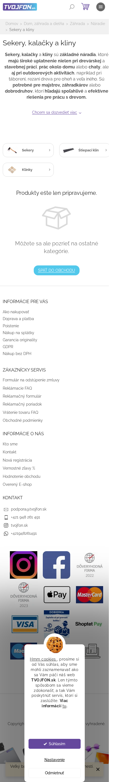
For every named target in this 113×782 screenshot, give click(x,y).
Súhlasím (57, 744)
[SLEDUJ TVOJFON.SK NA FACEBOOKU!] (56, 564)
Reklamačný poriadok (22, 404)
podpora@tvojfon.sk (28, 509)
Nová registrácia (17, 460)
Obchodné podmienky (23, 420)
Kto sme (10, 444)
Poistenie (11, 326)
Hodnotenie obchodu (21, 476)
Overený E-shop (17, 484)
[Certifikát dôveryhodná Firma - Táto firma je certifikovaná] (89, 564)
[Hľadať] (71, 6)
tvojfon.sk (19, 525)
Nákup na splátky (18, 333)
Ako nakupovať (16, 312)
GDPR (8, 347)
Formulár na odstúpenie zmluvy (31, 380)
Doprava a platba (18, 319)
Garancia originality (20, 340)
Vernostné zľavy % (19, 468)
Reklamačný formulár (22, 396)
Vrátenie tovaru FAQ (20, 412)
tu (64, 706)
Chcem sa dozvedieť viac (54, 112)
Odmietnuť (54, 773)
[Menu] (100, 6)
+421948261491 (24, 533)
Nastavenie (54, 760)
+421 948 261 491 (25, 517)
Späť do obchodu (56, 270)
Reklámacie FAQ (17, 388)
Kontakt (9, 452)
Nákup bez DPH (17, 353)
